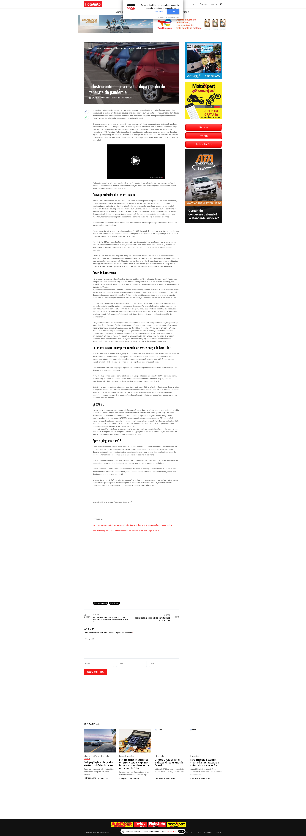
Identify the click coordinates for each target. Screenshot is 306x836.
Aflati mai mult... (171, 831)
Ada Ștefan (95, 98)
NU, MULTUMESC (157, 12)
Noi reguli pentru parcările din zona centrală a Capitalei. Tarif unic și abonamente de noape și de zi (132, 525)
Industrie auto (108, 48)
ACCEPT (173, 12)
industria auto (114, 603)
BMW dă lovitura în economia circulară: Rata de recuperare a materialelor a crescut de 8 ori (204, 762)
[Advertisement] (136, 580)
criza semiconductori (100, 603)
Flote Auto (159, 778)
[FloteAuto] (157, 824)
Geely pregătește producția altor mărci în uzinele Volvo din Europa (98, 763)
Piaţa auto (98, 48)
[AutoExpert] (122, 824)
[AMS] (140, 824)
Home (90, 48)
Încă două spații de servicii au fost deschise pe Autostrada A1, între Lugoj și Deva (126, 531)
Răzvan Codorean (90, 778)
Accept (181, 831)
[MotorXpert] (176, 824)
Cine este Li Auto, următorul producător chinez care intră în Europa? (169, 762)
